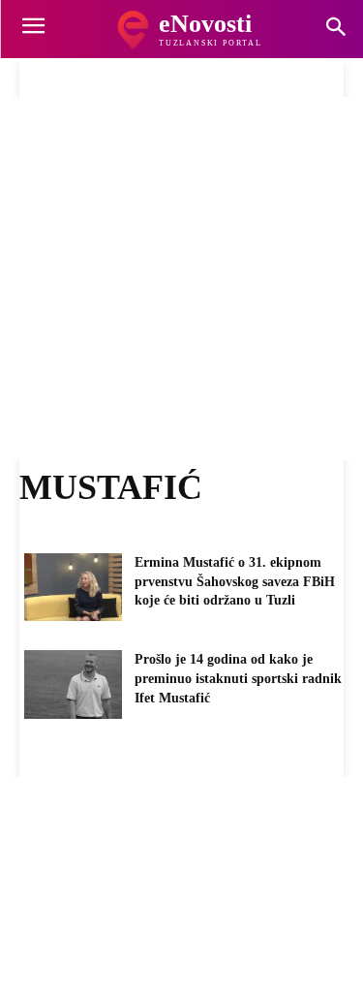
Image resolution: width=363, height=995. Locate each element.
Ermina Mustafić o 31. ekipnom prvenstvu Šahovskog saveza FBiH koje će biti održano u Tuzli (235, 581)
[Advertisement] (181, 278)
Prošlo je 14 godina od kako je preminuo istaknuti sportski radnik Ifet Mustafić (238, 678)
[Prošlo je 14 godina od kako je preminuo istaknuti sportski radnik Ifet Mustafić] (73, 684)
